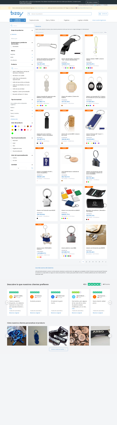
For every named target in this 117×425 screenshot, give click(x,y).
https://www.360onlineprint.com (84, 8)
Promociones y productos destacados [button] (19, 43)
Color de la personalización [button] (19, 155)
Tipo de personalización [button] (18, 138)
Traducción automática (15, 310)
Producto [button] (14, 64)
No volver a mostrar (92, 2)
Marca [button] (13, 50)
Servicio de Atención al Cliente (86, 5)
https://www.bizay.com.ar (41, 8)
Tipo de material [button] (16, 99)
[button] (22, 54)
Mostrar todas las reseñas (57, 349)
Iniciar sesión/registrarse (99, 20)
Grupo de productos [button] (17, 30)
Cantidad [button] (14, 164)
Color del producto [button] (17, 123)
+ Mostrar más (14, 119)
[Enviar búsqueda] (11, 25)
